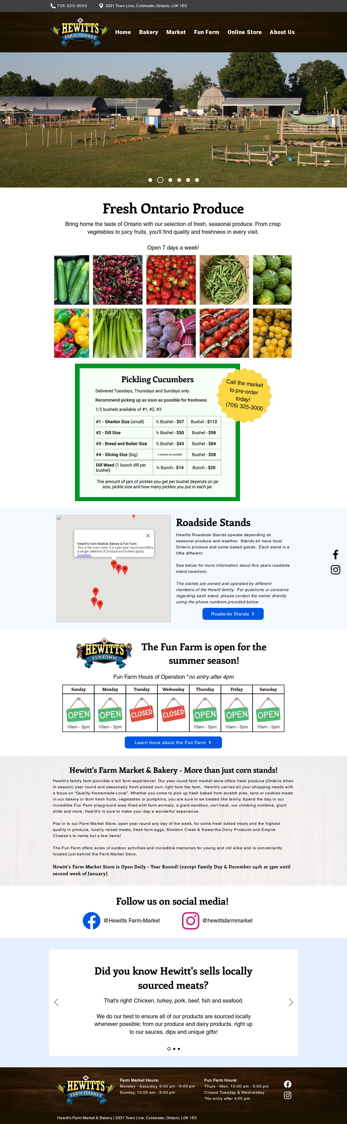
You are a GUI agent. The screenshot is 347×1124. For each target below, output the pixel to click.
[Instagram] (335, 569)
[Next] (291, 1002)
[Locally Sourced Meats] (168, 1049)
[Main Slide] (150, 180)
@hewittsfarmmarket (227, 920)
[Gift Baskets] (173, 1049)
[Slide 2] (160, 180)
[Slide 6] (197, 180)
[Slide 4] (179, 180)
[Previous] (56, 1002)
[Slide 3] (170, 180)
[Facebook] (335, 554)
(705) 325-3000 (244, 406)
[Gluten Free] (179, 1049)
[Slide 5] (188, 180)
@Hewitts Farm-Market (131, 920)
